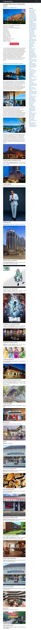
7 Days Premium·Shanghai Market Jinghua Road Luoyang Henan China (32, 114)
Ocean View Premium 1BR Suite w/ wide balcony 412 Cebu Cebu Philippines (32, 72)
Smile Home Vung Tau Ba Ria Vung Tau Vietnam (33, 61)
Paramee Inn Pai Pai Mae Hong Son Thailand (33, 80)
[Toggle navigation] (36, 1)
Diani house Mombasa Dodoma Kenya (32, 76)
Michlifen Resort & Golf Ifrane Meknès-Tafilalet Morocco (33, 26)
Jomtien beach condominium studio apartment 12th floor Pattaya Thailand (32, 35)
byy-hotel (15, 7)
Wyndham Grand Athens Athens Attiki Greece (32, 50)
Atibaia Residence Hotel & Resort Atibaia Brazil (32, 11)
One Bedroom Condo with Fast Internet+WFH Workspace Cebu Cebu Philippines (32, 108)
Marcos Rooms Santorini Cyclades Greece (32, 89)
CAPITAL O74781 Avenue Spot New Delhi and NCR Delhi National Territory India (33, 66)
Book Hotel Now (14, 44)
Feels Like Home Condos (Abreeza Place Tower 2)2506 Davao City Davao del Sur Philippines (32, 16)
